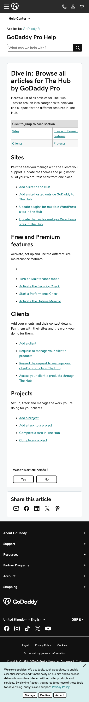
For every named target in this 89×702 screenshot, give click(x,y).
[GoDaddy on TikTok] (27, 630)
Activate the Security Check (39, 286)
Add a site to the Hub (34, 186)
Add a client (27, 343)
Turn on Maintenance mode (39, 278)
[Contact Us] (64, 7)
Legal (25, 645)
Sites (15, 131)
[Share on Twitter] (47, 508)
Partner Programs (16, 565)
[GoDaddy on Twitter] (37, 630)
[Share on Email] (16, 508)
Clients (17, 143)
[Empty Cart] (82, 7)
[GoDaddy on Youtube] (48, 630)
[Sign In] (73, 7)
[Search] (77, 48)
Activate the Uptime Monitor (40, 301)
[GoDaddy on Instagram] (17, 630)
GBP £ (76, 619)
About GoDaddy (15, 533)
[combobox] (39, 48)
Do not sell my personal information (44, 653)
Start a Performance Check (39, 293)
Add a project (29, 417)
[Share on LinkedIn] (37, 508)
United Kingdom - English (22, 619)
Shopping (10, 586)
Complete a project (33, 440)
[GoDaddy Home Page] (20, 601)
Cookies (62, 645)
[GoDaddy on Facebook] (6, 630)
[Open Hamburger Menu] (5, 6)
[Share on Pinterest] (57, 508)
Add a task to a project (35, 425)
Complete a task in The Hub (39, 432)
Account (9, 576)
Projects (59, 143)
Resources (10, 554)
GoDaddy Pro (32, 28)
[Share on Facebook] (26, 508)
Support (9, 543)
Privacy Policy (43, 645)
